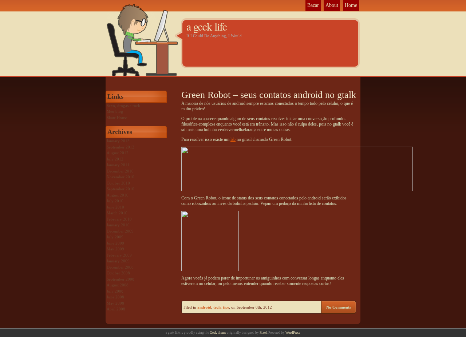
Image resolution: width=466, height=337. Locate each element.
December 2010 (120, 171)
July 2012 (115, 159)
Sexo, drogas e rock (123, 105)
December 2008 (120, 267)
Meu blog (115, 111)
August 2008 (118, 285)
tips (226, 307)
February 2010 (119, 219)
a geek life (206, 26)
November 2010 (120, 177)
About (331, 5)
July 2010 (115, 201)
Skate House (117, 117)
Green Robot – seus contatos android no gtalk (268, 95)
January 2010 (118, 225)
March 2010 (117, 213)
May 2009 (115, 249)
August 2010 (118, 195)
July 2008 (115, 291)
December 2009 (120, 231)
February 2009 (119, 255)
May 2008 (115, 303)
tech (217, 307)
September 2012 (120, 147)
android (204, 307)
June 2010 (115, 207)
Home (351, 5)
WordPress (292, 332)
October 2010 (118, 183)
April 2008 (116, 309)
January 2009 (118, 261)
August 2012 (118, 153)
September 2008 (120, 279)
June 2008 (115, 297)
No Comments (338, 307)
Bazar (313, 5)
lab (233, 139)
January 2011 (118, 165)
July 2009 (115, 237)
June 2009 (115, 243)
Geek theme (218, 332)
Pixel (263, 332)
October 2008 (118, 273)
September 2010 (120, 189)
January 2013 (118, 141)
